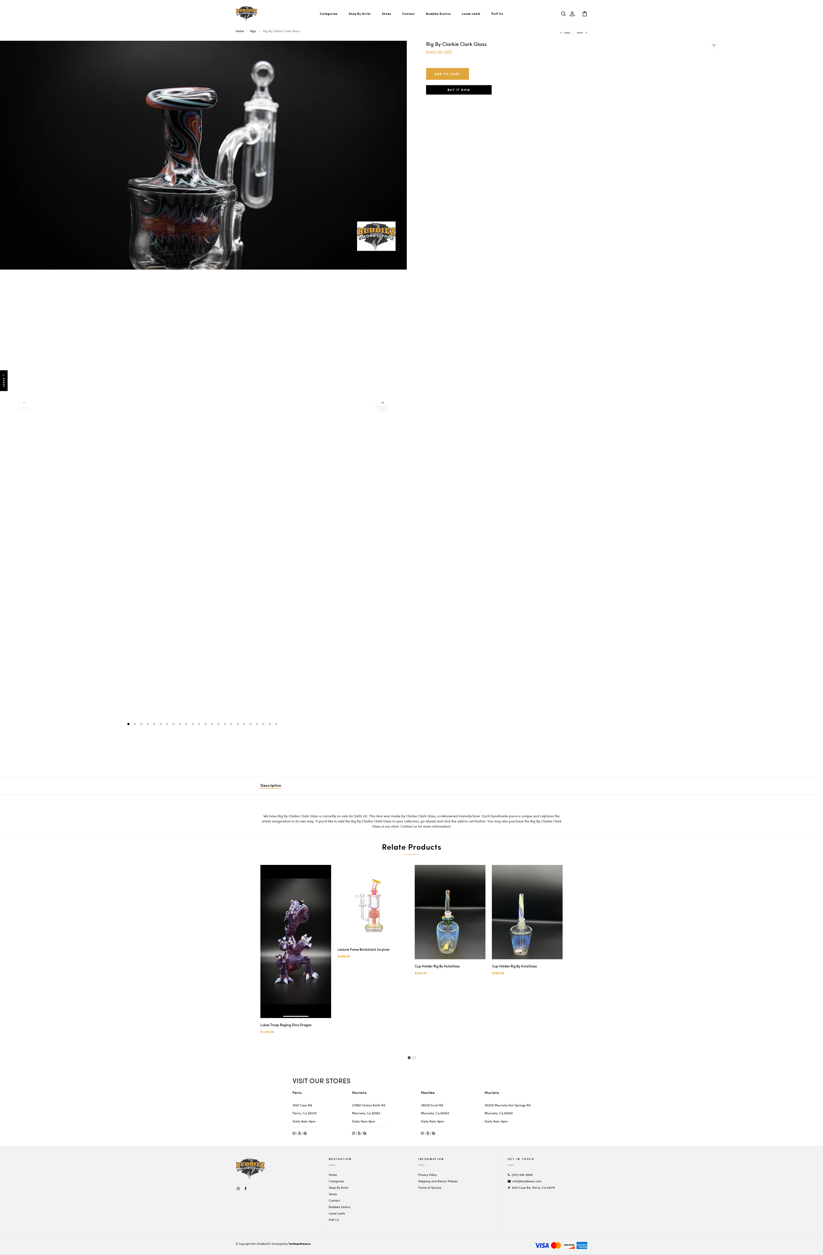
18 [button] (238, 724)
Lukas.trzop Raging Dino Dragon (286, 1025)
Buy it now (459, 89)
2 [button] (135, 724)
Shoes (386, 13)
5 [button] (154, 724)
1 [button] (128, 724)
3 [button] (141, 724)
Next (580, 32)
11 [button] (193, 724)
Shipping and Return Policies (438, 1181)
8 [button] (173, 724)
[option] (203, 155)
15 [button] (218, 724)
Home (240, 31)
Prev (568, 32)
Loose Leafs (471, 13)
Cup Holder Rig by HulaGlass (437, 966)
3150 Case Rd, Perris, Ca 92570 (533, 1188)
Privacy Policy (427, 1175)
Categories (329, 13)
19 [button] (244, 724)
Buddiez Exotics (438, 13)
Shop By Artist (360, 13)
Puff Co (497, 13)
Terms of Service (429, 1188)
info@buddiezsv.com (526, 1181)
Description (270, 786)
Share (4, 382)
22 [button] (263, 724)
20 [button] (251, 724)
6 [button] (161, 724)
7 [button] (167, 724)
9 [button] (180, 724)
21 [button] (257, 724)
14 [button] (212, 724)
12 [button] (199, 724)
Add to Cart (447, 74)
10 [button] (186, 724)
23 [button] (270, 724)
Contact (408, 13)
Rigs (253, 31)
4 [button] (148, 724)
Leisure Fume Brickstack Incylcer (364, 950)
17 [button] (231, 724)
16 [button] (225, 724)
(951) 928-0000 (522, 1175)
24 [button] (276, 724)
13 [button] (206, 724)
